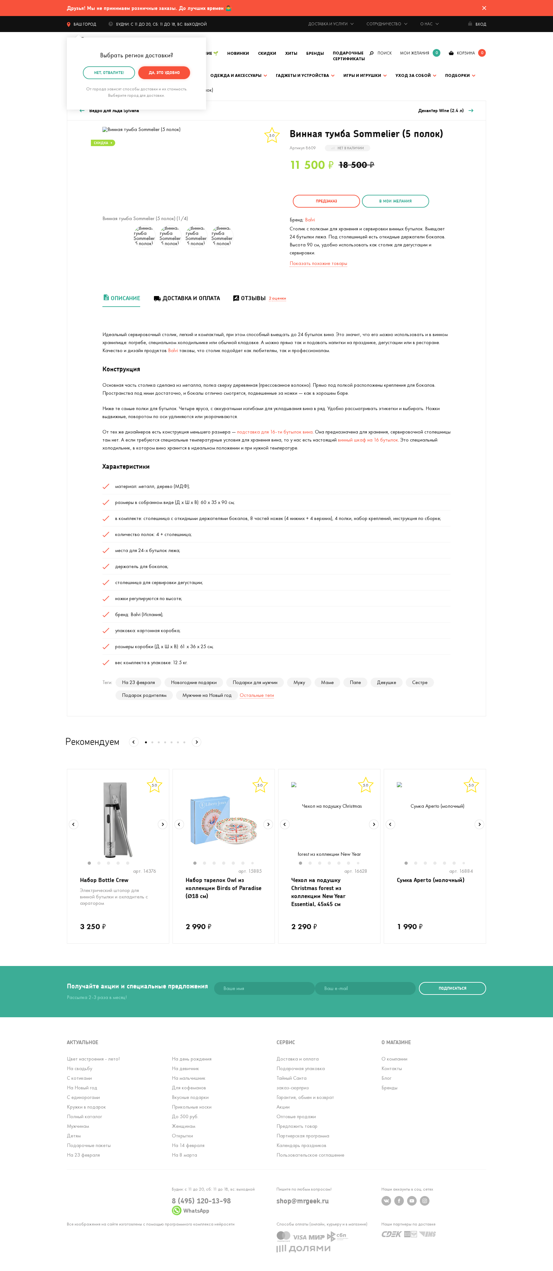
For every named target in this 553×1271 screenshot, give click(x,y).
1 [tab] (92, 864)
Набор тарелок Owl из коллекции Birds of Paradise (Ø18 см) (223, 887)
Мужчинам (78, 1126)
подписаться (452, 988)
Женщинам (183, 1126)
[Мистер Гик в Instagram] (424, 1201)
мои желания (414, 53)
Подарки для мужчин (255, 682)
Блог (386, 1078)
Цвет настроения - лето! (93, 1058)
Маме (327, 682)
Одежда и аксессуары (235, 75)
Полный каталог (84, 1116)
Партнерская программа (302, 1135)
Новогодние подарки (194, 682)
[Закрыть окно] (484, 8)
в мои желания (395, 201)
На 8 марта (184, 1154)
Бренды (315, 53)
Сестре (420, 682)
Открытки (182, 1135)
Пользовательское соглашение (310, 1154)
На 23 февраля (138, 682)
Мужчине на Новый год (207, 695)
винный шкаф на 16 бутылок (368, 439)
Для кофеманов (189, 1087)
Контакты (391, 1068)
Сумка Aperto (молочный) (430, 879)
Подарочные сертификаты (349, 56)
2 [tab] (102, 864)
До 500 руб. (185, 1116)
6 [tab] (246, 864)
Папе (355, 682)
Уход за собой (413, 75)
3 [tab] (112, 864)
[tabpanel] (118, 820)
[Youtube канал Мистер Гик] (412, 1201)
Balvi (310, 219)
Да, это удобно (164, 72)
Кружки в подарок (86, 1106)
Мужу (299, 682)
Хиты (291, 53)
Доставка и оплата (191, 298)
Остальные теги (257, 695)
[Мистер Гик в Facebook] (399, 1201)
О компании (394, 1058)
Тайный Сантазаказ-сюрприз (292, 1083)
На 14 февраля (188, 1145)
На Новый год (82, 1087)
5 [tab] (131, 864)
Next (162, 824)
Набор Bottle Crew (104, 879)
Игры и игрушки (362, 75)
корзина (466, 53)
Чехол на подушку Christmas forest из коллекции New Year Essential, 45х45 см (318, 891)
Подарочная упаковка (300, 1068)
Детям (74, 1135)
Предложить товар (296, 1126)
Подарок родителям (144, 695)
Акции (283, 1106)
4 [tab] (121, 864)
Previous (73, 824)
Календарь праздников (301, 1145)
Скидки (267, 53)
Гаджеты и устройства (302, 75)
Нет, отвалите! (109, 72)
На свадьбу (79, 1068)
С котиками (79, 1078)
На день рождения (192, 1058)
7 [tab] (255, 863)
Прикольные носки (192, 1106)
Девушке (386, 682)
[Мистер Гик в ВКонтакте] (386, 1201)
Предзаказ (326, 201)
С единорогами (83, 1097)
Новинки (238, 53)
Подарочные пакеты (89, 1145)
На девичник (185, 1068)
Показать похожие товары (318, 263)
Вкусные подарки (190, 1097)
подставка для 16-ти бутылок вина (275, 431)
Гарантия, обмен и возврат (305, 1097)
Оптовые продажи (296, 1116)
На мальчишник (188, 1078)
